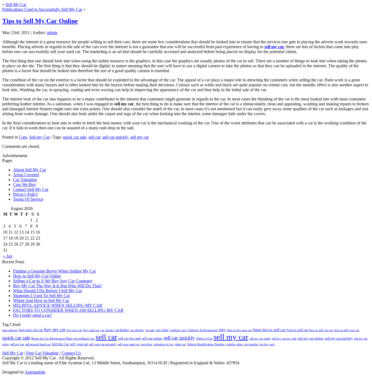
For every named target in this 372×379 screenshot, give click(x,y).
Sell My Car (15, 4)
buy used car (91, 330)
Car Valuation (25, 179)
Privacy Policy (25, 194)
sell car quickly (115, 137)
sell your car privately (103, 344)
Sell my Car (39, 137)
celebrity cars (178, 330)
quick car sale (74, 137)
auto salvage (10, 330)
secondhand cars (84, 338)
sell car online (152, 338)
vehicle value (234, 344)
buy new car (74, 330)
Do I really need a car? (32, 315)
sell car (94, 137)
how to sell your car (346, 330)
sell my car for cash (284, 338)
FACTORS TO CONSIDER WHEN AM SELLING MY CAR (68, 310)
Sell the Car (60, 344)
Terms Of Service (28, 199)
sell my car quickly (339, 338)
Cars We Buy (24, 184)
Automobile (35, 372)
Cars (23, 137)
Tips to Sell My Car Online (40, 21)
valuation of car (163, 344)
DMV (222, 330)
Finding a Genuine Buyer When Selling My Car (54, 271)
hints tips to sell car (269, 329)
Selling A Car (204, 338)
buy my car (55, 329)
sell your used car (129, 344)
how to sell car (297, 330)
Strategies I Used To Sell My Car (41, 295)
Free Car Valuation (42, 353)
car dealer (122, 330)
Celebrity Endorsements (203, 330)
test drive (146, 344)
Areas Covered (26, 174)
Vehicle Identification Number (206, 344)
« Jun (7, 256)
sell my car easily (260, 338)
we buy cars (267, 344)
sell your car (79, 344)
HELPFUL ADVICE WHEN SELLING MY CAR (57, 305)
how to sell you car (321, 330)
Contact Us (71, 353)
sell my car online (311, 338)
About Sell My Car (29, 169)
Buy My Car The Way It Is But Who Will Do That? (57, 285)
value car (180, 344)
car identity (137, 330)
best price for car (31, 330)
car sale (149, 330)
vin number (251, 344)
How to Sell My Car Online (37, 276)
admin (52, 32)
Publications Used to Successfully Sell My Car (42, 9)
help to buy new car (239, 330)
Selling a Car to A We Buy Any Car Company (53, 281)
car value (162, 330)
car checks (107, 330)
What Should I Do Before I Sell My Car (47, 290)
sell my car (274, 46)
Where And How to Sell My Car (41, 300)
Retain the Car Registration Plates (52, 338)
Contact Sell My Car (30, 189)
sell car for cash (129, 338)
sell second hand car (38, 344)
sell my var (17, 344)
